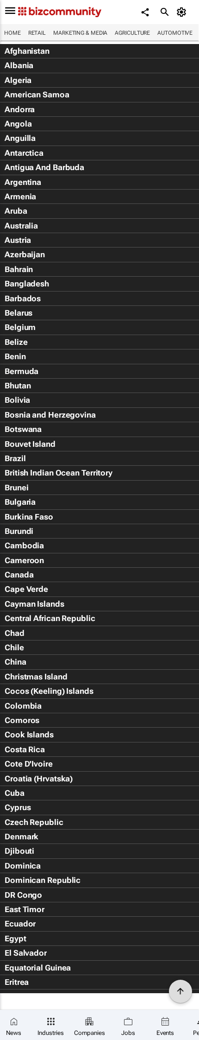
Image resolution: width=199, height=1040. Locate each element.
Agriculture (132, 33)
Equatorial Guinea (38, 967)
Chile (14, 647)
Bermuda (21, 371)
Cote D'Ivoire (29, 763)
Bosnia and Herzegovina (50, 414)
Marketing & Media (80, 33)
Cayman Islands (34, 604)
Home (12, 33)
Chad (15, 633)
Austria (18, 240)
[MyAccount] (183, 12)
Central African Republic (50, 618)
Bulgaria (20, 502)
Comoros (22, 720)
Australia (21, 225)
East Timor (24, 909)
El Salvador (26, 953)
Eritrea (17, 982)
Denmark (21, 836)
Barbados (23, 298)
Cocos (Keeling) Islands (49, 691)
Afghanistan (27, 51)
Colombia (23, 705)
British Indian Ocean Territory (58, 472)
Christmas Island (36, 676)
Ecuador (20, 923)
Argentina (23, 182)
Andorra (20, 109)
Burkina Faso (29, 516)
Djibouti (19, 851)
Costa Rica (25, 749)
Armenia (20, 196)
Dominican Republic (43, 880)
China (15, 661)
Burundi (19, 531)
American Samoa (37, 94)
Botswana (23, 429)
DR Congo (23, 895)
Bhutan (18, 385)
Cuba (15, 793)
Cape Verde (26, 589)
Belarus (18, 312)
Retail (37, 33)
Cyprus (18, 807)
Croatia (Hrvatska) (39, 778)
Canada (19, 574)
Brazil (15, 458)
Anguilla (20, 138)
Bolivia (17, 400)
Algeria (18, 80)
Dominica (23, 865)
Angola (18, 123)
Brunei (16, 487)
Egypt (15, 938)
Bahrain (19, 269)
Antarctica (24, 153)
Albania (19, 65)
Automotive (175, 33)
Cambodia (24, 545)
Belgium (20, 327)
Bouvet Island (30, 444)
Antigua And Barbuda (44, 167)
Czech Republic (34, 822)
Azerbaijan (25, 254)
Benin (15, 356)
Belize (16, 342)
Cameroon (24, 560)
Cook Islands (29, 734)
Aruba (16, 211)
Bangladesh (27, 283)
